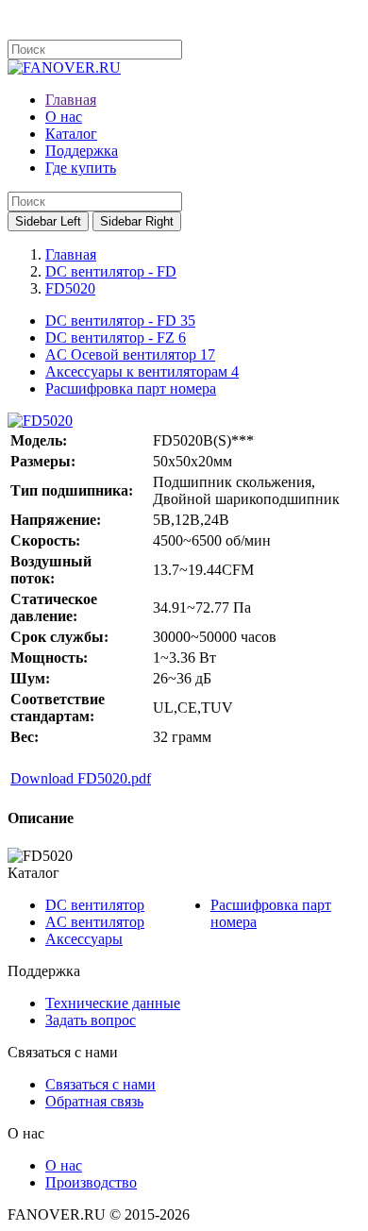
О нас (63, 1165)
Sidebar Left (48, 221)
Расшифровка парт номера (130, 388)
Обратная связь (94, 1101)
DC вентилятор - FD (110, 271)
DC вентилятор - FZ (115, 337)
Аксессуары (84, 939)
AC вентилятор (94, 922)
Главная (70, 254)
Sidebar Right (137, 221)
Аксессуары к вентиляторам (142, 371)
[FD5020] (40, 421)
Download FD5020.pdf (80, 778)
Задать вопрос (90, 1020)
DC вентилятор (94, 905)
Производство (91, 1182)
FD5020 (70, 288)
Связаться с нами (100, 1084)
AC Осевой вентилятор (130, 354)
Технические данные (112, 1003)
